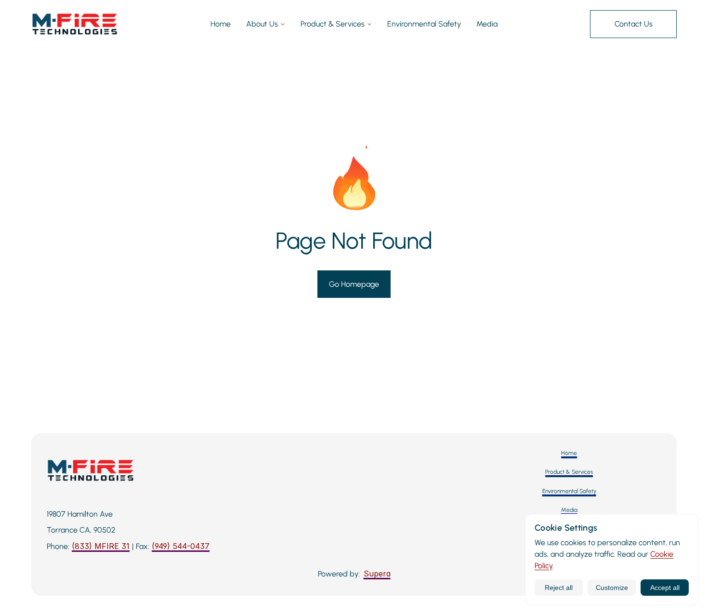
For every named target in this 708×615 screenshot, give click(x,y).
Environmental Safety (424, 23)
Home (220, 23)
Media (487, 23)
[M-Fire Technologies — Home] (74, 24)
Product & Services (333, 23)
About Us (262, 23)
